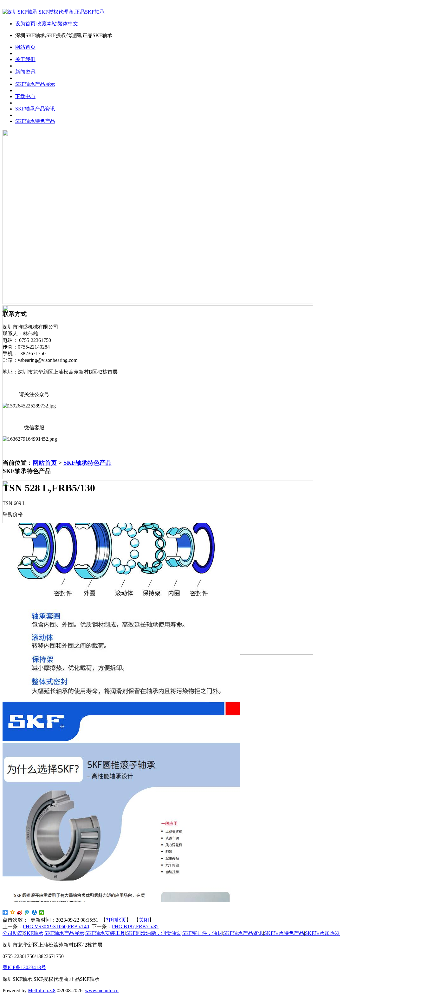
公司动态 (13, 933)
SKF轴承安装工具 (105, 933)
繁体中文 (68, 23)
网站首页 (45, 462)
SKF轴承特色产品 (87, 462)
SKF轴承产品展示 (64, 933)
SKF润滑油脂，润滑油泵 (153, 933)
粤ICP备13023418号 (24, 967)
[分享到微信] (41, 912)
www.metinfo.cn (102, 990)
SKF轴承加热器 (322, 933)
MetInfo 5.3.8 (41, 990)
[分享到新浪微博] (20, 912)
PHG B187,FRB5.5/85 (135, 926)
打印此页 (116, 920)
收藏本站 (46, 23)
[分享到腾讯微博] (27, 912)
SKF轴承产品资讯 (243, 933)
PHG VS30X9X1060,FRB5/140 (56, 926)
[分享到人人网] (34, 912)
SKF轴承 (33, 933)
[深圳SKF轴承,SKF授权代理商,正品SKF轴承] (54, 12)
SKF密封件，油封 (202, 933)
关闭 (144, 920)
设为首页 (25, 23)
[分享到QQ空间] (12, 912)
